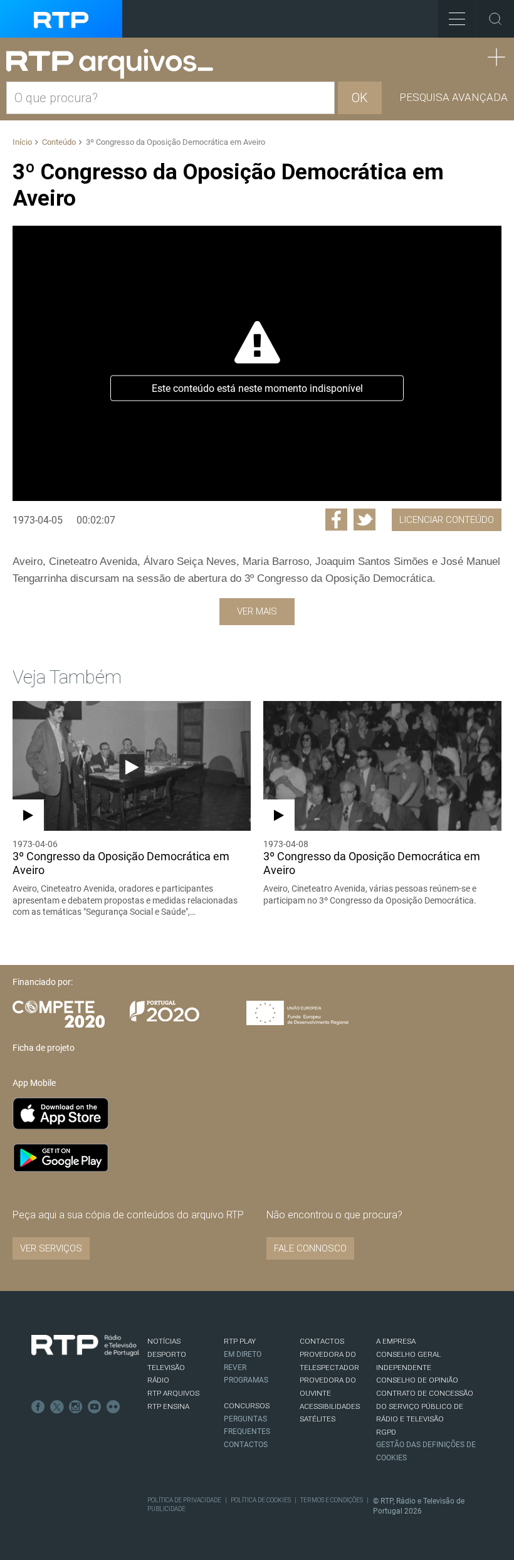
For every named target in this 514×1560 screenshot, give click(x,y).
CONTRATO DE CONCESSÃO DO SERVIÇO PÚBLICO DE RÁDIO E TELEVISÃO (424, 1406)
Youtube (95, 1407)
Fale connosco (310, 1248)
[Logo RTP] (85, 1345)
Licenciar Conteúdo (446, 519)
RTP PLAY (240, 1341)
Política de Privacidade (184, 1500)
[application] (257, 363)
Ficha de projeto (44, 1048)
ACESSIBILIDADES (330, 1406)
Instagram (76, 1407)
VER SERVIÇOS (51, 1248)
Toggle (495, 19)
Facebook (38, 1407)
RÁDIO (158, 1380)
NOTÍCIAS (164, 1341)
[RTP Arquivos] (114, 64)
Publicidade (166, 1508)
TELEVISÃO (166, 1367)
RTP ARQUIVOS (173, 1393)
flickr (113, 1407)
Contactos (246, 1444)
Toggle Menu (457, 19)
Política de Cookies (261, 1500)
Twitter (57, 1407)
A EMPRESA (396, 1341)
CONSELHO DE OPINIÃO (417, 1380)
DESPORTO (166, 1354)
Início (22, 142)
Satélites (317, 1419)
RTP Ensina (168, 1406)
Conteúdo (59, 142)
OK (360, 97)
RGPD (386, 1432)
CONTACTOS (322, 1341)
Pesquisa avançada (453, 97)
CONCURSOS (247, 1405)
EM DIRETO (242, 1354)
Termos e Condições (331, 1500)
